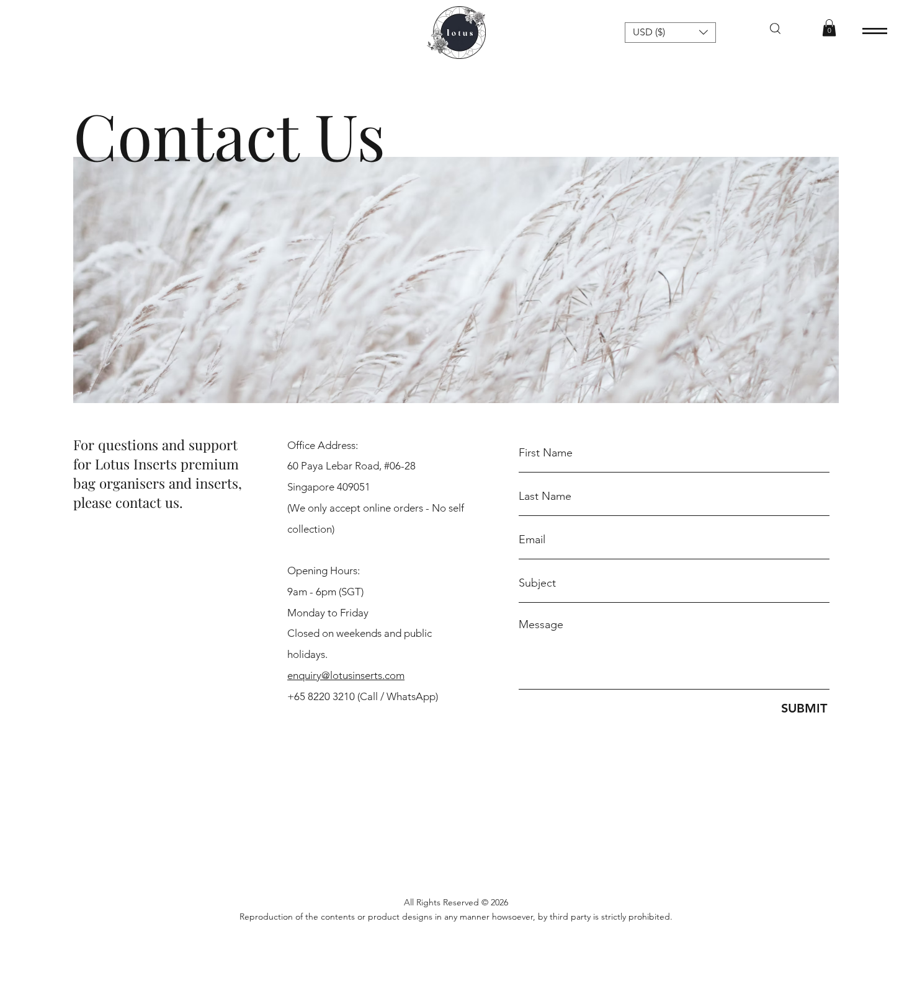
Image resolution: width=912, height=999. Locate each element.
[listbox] (670, 32)
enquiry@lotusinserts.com (346, 675)
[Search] (775, 28)
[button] (670, 32)
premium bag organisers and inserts (156, 473)
